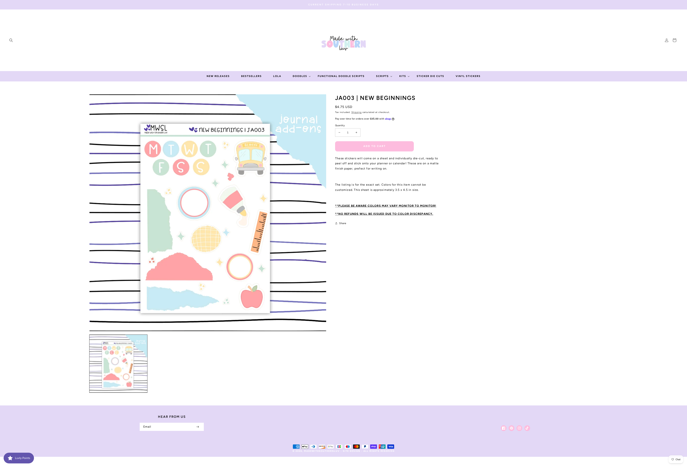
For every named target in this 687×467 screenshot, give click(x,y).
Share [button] (342, 223)
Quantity (340, 125)
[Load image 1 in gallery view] (118, 364)
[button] (11, 40)
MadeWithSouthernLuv (322, 451)
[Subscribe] (197, 427)
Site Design (351, 451)
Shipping (356, 112)
